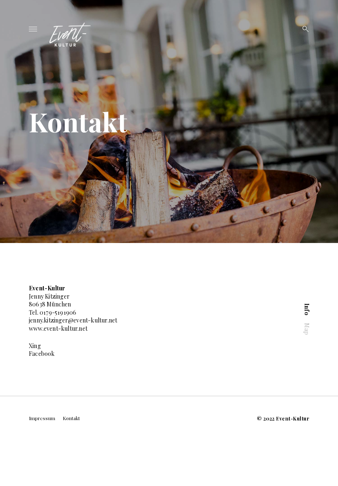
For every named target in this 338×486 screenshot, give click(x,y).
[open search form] (303, 29)
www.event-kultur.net (58, 328)
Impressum (42, 418)
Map (306, 329)
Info (306, 309)
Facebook (42, 353)
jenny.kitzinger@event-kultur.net (73, 320)
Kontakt (71, 418)
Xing (35, 346)
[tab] (306, 309)
